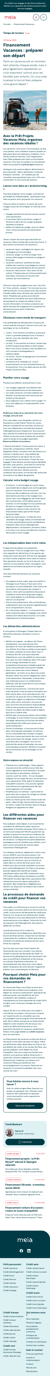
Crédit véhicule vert (12, 1356)
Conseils (7, 24)
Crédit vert (9, 1346)
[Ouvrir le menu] (43, 17)
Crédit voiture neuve (35, 1268)
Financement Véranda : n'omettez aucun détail (25, 1186)
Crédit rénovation (11, 1327)
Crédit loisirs (8, 1276)
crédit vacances (36, 1032)
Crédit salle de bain (11, 1330)
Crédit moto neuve (34, 1297)
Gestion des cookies (35, 1346)
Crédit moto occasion (35, 1301)
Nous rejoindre (32, 1319)
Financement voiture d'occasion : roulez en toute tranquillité (24, 1209)
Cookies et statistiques (36, 1342)
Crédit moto (33, 1293)
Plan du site (31, 1368)
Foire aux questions (34, 1354)
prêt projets (28, 165)
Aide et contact (34, 1350)
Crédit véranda (9, 1341)
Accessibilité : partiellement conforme (32, 1329)
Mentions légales (33, 1323)
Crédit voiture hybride (35, 1282)
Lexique (29, 1364)
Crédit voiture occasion (36, 1272)
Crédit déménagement (13, 1272)
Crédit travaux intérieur (13, 1317)
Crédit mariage (9, 1291)
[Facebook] (21, 1250)
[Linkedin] (28, 1250)
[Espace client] (36, 17)
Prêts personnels (12, 1265)
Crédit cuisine (9, 1338)
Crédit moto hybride (35, 1304)
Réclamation (32, 1372)
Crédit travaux (11, 1313)
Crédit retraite (9, 1283)
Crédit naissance (10, 1287)
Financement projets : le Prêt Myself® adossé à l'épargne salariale (22, 1162)
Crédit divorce (9, 1280)
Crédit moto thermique (36, 1308)
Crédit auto (32, 1265)
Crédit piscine (9, 1334)
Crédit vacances (10, 1268)
